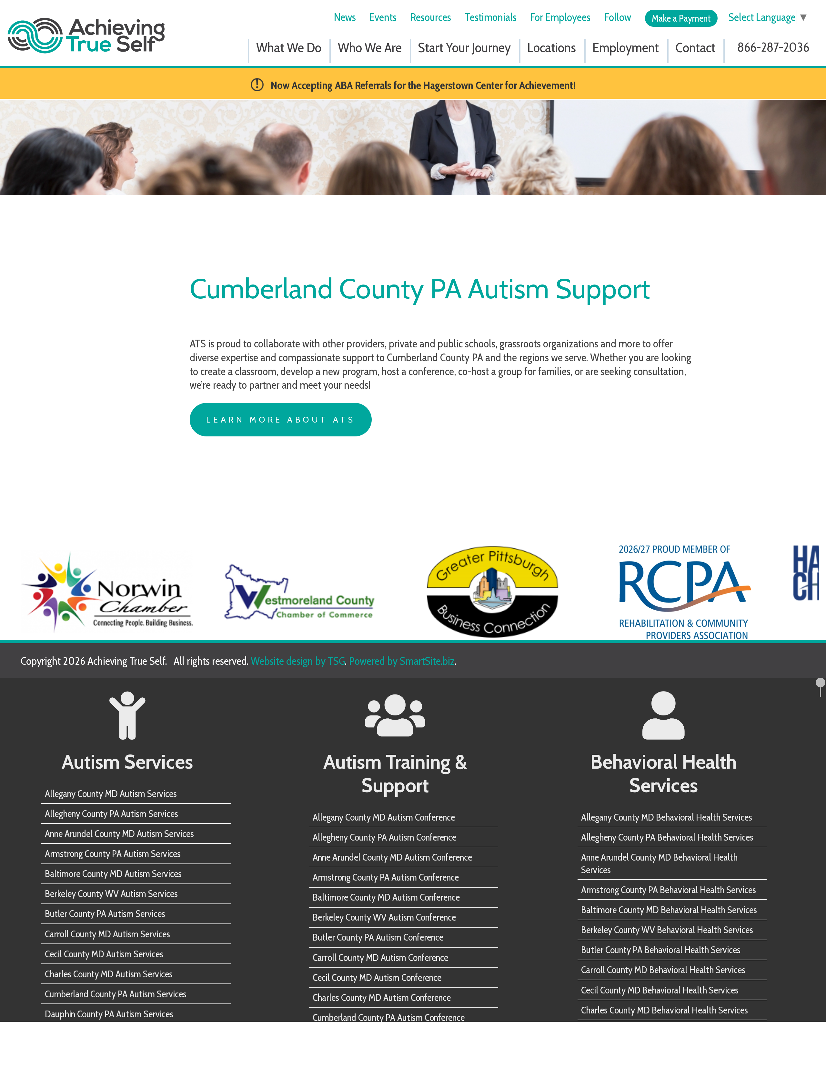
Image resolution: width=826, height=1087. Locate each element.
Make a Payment (681, 18)
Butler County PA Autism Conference (378, 937)
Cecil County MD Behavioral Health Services (660, 990)
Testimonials (491, 17)
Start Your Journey (464, 47)
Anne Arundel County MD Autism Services (119, 833)
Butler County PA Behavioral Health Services (660, 949)
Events (383, 17)
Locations (551, 47)
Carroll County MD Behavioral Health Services (663, 969)
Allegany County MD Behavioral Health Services (666, 817)
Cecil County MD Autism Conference (377, 977)
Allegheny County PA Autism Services (111, 813)
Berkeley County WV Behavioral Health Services (667, 929)
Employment (625, 47)
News (345, 17)
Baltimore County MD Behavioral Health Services (669, 909)
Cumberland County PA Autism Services (115, 994)
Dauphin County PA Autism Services (109, 1014)
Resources (430, 17)
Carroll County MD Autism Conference (380, 957)
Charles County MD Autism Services (109, 974)
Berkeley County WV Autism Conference (384, 917)
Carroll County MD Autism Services (107, 934)
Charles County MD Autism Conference (382, 997)
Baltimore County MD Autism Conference (386, 897)
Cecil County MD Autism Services (104, 954)
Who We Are (370, 47)
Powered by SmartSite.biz (402, 661)
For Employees (560, 17)
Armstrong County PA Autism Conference (386, 877)
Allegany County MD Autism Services (111, 793)
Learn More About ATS (280, 419)
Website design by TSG (298, 661)
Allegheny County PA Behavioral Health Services (667, 837)
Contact (695, 47)
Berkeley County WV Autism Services (111, 893)
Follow (617, 17)
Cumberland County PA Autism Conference (389, 1017)
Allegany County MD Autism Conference (384, 817)
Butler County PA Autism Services (105, 913)
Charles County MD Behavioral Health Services (664, 1010)
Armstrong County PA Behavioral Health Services (668, 889)
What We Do (288, 47)
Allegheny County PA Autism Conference (384, 837)
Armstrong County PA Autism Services (113, 853)
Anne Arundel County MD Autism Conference (392, 857)
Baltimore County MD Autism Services (113, 873)
